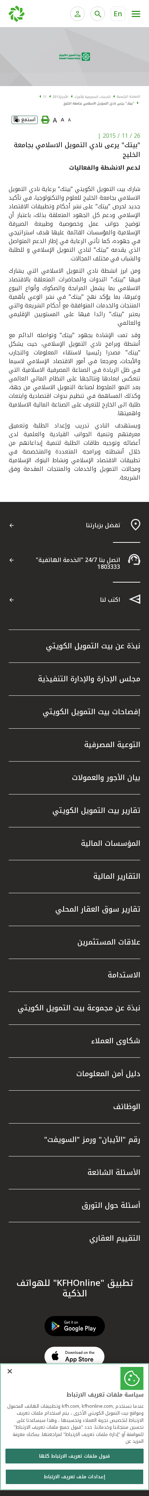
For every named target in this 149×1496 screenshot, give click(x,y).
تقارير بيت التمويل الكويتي (96, 810)
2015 (56, 97)
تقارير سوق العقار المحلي (97, 909)
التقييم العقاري (114, 1238)
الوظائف (126, 1106)
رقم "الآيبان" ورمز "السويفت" (92, 1139)
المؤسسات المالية (110, 843)
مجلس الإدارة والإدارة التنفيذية (89, 679)
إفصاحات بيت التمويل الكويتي (91, 712)
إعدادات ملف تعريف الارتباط (74, 1476)
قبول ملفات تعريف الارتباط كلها (74, 1456)
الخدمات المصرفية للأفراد (92, 97)
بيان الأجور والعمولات (106, 777)
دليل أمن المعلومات (108, 1074)
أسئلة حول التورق (111, 1205)
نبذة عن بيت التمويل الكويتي (93, 646)
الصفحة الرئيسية (128, 96)
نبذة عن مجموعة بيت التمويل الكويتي (79, 1008)
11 (45, 97)
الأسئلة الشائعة (114, 1172)
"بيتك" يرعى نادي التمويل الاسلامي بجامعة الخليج (99, 103)
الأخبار (64, 97)
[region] (74, 1426)
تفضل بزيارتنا (103, 525)
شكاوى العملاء (115, 1041)
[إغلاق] (10, 1371)
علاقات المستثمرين (108, 942)
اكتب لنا (110, 599)
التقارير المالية (116, 876)
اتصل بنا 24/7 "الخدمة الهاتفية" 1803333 (78, 563)
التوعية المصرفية (112, 744)
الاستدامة (124, 975)
